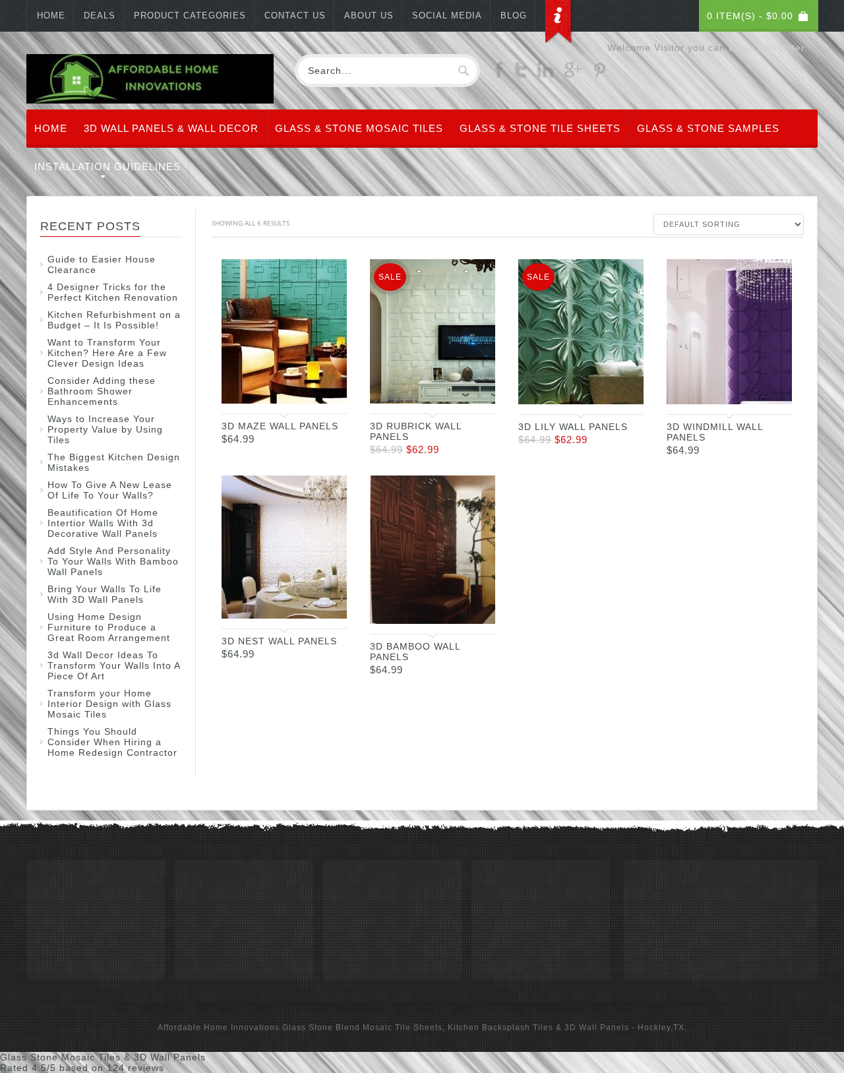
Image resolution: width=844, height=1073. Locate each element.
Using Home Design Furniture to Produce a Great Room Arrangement (108, 627)
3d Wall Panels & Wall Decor (171, 128)
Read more (769, 392)
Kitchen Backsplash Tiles (500, 1027)
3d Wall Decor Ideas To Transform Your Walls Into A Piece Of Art (113, 665)
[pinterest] (599, 74)
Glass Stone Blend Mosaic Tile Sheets (362, 1027)
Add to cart (324, 392)
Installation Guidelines (107, 166)
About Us (369, 15)
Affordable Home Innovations (219, 1027)
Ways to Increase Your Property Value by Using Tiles (105, 429)
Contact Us (295, 15)
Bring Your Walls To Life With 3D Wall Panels (104, 594)
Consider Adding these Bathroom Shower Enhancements (101, 391)
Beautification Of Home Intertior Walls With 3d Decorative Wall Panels (102, 523)
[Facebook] (499, 74)
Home (51, 15)
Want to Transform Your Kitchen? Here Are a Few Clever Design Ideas (107, 353)
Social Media (447, 15)
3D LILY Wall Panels (573, 426)
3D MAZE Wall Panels (280, 426)
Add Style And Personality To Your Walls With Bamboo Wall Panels (113, 561)
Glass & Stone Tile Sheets (540, 128)
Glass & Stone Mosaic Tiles (359, 128)
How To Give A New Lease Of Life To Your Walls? (109, 490)
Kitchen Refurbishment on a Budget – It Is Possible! (114, 319)
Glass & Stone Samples (708, 128)
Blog (513, 15)
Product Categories (190, 15)
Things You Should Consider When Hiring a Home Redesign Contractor (112, 742)
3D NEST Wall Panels (279, 641)
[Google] (573, 74)
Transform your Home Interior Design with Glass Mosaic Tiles (109, 704)
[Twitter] (521, 74)
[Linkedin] (545, 74)
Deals (99, 15)
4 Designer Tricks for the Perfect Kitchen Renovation (112, 292)
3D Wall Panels (596, 1027)
